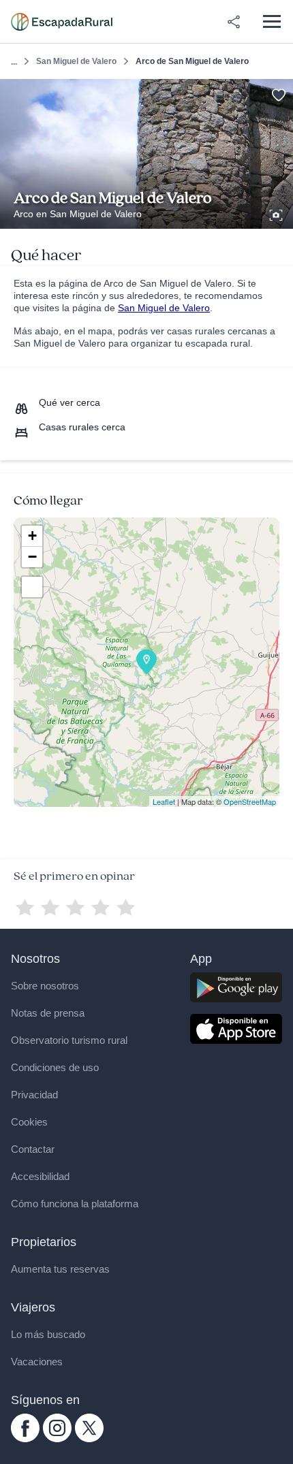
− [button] (32, 556)
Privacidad (34, 1094)
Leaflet (164, 801)
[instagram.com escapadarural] (57, 1438)
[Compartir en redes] (233, 21)
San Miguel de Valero (76, 61)
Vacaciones (37, 1361)
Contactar (33, 1149)
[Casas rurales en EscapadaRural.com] (61, 22)
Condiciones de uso (55, 1067)
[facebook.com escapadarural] (25, 1438)
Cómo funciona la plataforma (74, 1203)
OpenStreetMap (249, 801)
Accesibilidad (40, 1176)
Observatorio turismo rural (69, 1040)
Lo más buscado (48, 1334)
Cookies (29, 1122)
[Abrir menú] (271, 21)
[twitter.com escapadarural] (89, 1438)
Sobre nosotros (45, 985)
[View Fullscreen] (32, 587)
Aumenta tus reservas (60, 1269)
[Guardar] (278, 93)
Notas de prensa (47, 1013)
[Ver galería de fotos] (277, 213)
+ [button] (32, 535)
